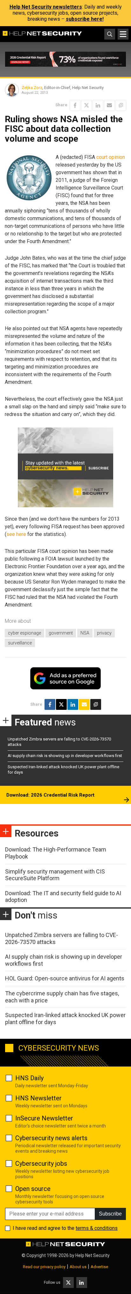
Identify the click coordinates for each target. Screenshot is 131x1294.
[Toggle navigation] (123, 34)
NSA (84, 633)
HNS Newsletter (38, 1098)
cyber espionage (24, 633)
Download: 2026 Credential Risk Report (50, 795)
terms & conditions (97, 1228)
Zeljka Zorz (32, 87)
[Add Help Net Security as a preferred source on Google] (120, 105)
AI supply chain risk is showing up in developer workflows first (65, 755)
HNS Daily (29, 1078)
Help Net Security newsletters (46, 7)
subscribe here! (85, 19)
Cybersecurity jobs (41, 1163)
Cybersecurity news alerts (51, 1138)
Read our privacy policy (44, 1266)
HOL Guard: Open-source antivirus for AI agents (64, 978)
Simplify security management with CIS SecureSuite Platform (55, 875)
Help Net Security (92, 1255)
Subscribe (110, 1213)
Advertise (99, 1266)
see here (16, 534)
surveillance (20, 642)
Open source (33, 1189)
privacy (104, 633)
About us (78, 1266)
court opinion (110, 157)
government (61, 633)
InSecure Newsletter (44, 1118)
